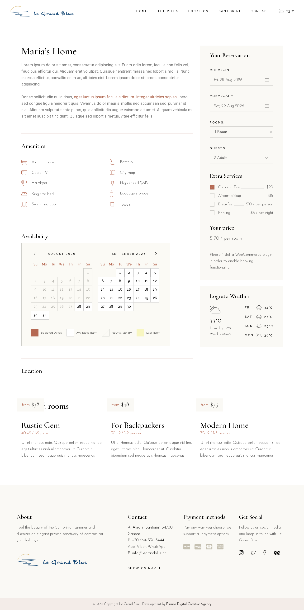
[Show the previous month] (34, 254)
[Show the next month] (156, 254)
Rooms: (217, 122)
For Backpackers (137, 425)
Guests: (218, 148)
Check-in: (220, 70)
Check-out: (222, 96)
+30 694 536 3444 (148, 540)
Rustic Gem (40, 425)
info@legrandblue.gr (149, 553)
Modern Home (224, 425)
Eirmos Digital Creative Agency (188, 604)
